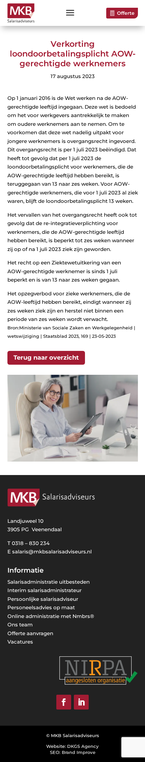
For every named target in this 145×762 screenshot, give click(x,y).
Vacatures (20, 642)
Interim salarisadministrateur (44, 590)
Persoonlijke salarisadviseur (42, 599)
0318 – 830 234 (31, 543)
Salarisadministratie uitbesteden (48, 582)
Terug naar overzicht (46, 357)
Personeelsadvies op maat (41, 607)
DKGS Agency (83, 746)
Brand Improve (78, 752)
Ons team (20, 624)
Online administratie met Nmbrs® (50, 616)
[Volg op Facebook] (63, 702)
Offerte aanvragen (30, 633)
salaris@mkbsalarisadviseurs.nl (52, 551)
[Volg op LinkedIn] (81, 702)
